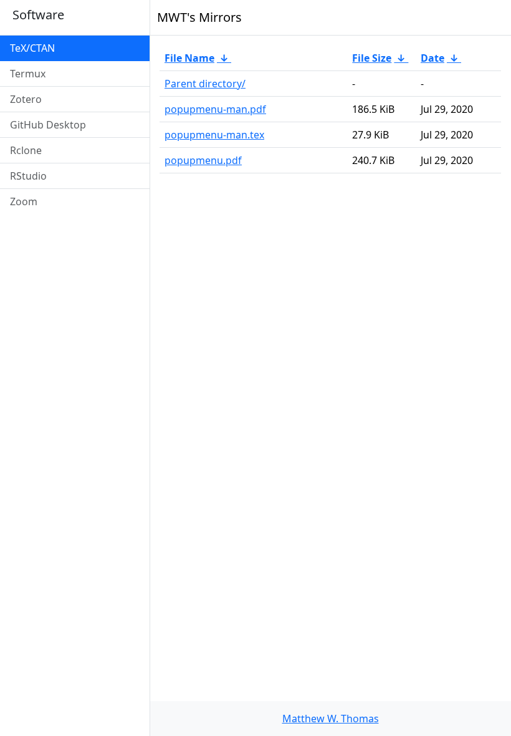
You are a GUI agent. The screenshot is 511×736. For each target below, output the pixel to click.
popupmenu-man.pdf (215, 109)
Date (432, 58)
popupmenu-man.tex (214, 135)
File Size (371, 58)
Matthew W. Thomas (330, 718)
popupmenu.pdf (203, 160)
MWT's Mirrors (199, 17)
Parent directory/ (205, 83)
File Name (189, 58)
